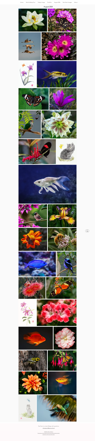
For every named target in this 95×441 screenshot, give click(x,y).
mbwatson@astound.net (49, 428)
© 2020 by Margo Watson (48, 431)
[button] (49, 1)
